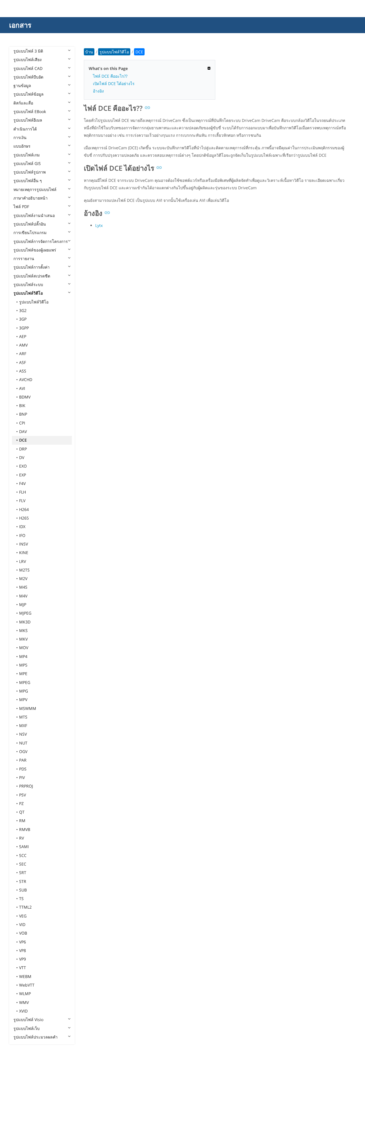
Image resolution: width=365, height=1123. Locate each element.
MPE (23, 673)
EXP (22, 475)
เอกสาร (20, 25)
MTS (23, 717)
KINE (23, 552)
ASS (22, 371)
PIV (22, 777)
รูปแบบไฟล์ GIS (27, 163)
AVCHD (25, 379)
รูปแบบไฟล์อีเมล (27, 120)
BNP (23, 414)
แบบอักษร (22, 146)
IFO (22, 535)
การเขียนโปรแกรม (29, 232)
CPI (22, 423)
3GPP (24, 328)
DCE (23, 440)
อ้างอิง (98, 91)
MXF (23, 725)
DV (21, 457)
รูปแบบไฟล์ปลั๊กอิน (29, 224)
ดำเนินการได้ (25, 129)
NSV (23, 734)
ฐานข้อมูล (22, 85)
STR (22, 881)
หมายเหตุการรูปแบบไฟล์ (34, 189)
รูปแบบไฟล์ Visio (28, 1019)
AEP (22, 336)
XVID (23, 1011)
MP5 (23, 665)
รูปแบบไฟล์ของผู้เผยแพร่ (34, 250)
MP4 (23, 656)
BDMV (25, 397)
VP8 (22, 950)
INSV (23, 544)
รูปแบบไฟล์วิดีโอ (28, 293)
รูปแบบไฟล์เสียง (27, 59)
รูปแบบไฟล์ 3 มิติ (28, 51)
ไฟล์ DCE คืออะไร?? (110, 76)
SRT (22, 872)
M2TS (24, 570)
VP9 (22, 959)
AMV (23, 345)
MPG (23, 691)
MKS (23, 630)
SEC (22, 864)
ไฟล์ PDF (21, 206)
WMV (24, 1002)
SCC (23, 855)
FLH (22, 492)
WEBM (25, 976)
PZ (21, 803)
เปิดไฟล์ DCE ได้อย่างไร (114, 83)
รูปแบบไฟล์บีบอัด (28, 77)
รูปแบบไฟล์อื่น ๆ (27, 180)
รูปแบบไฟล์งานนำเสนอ (34, 215)
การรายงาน (23, 258)
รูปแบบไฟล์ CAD (27, 68)
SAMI (24, 846)
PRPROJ (26, 786)
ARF (22, 353)
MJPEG (25, 613)
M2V (23, 578)
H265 (24, 518)
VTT (22, 967)
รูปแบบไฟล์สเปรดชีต (31, 276)
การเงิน (20, 137)
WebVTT (27, 985)
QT (22, 812)
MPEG (24, 682)
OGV (23, 751)
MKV (23, 639)
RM (22, 820)
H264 (24, 509)
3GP (23, 319)
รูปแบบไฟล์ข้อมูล (28, 94)
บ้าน (89, 52)
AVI (22, 388)
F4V (22, 483)
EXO (23, 466)
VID (22, 924)
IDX (22, 526)
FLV (22, 500)
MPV (23, 699)
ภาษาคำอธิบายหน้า (30, 198)
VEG (23, 916)
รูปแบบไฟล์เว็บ (26, 1028)
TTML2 (25, 907)
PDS (23, 769)
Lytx (99, 225)
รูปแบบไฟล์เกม (26, 155)
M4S (23, 587)
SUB (23, 890)
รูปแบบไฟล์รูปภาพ (29, 172)
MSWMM (27, 708)
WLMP (25, 993)
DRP (23, 449)
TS (21, 898)
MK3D (25, 622)
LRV (22, 561)
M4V (23, 596)
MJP (22, 604)
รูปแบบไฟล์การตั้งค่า (31, 267)
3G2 (23, 310)
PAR (23, 760)
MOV (23, 647)
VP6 (22, 942)
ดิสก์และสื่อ (23, 103)
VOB (23, 933)
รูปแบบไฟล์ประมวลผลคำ (35, 1037)
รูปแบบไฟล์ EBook (29, 111)
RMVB (24, 829)
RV (21, 838)
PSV (22, 795)
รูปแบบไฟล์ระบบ (28, 284)
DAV (23, 431)
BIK (22, 405)
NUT (23, 743)
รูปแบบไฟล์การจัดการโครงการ (40, 241)
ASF (22, 362)
